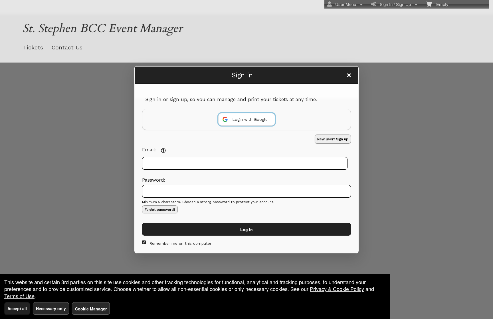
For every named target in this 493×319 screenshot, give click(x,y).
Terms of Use (19, 296)
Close (349, 75)
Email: (149, 150)
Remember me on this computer (180, 243)
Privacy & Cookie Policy (337, 288)
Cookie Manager (91, 309)
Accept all (17, 308)
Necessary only (51, 308)
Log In (246, 229)
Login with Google (250, 119)
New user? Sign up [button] (332, 139)
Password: (153, 180)
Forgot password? (160, 210)
